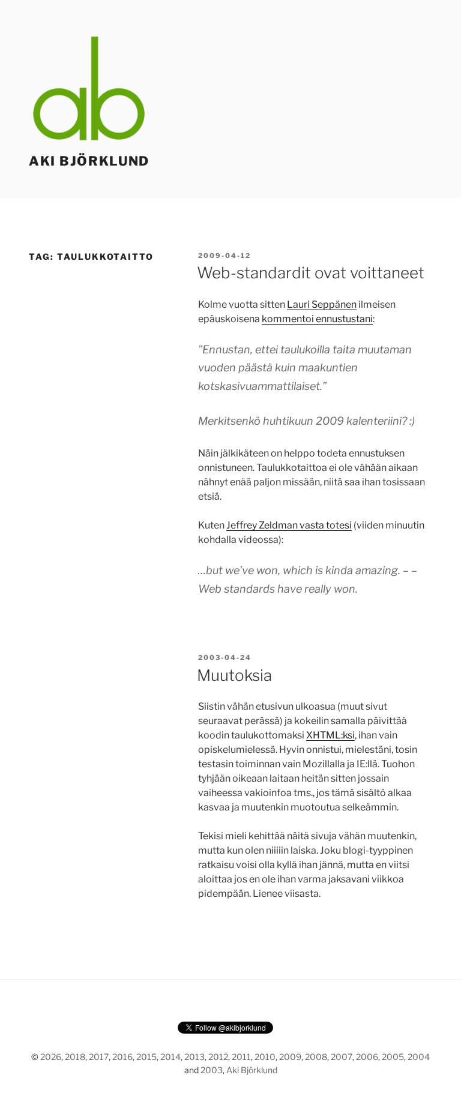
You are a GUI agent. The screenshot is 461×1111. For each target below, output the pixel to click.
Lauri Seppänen (322, 304)
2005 (393, 1057)
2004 (419, 1057)
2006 (367, 1057)
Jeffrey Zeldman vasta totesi (289, 525)
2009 (290, 1057)
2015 (146, 1057)
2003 (211, 1070)
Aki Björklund (89, 161)
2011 (241, 1057)
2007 (341, 1057)
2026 (50, 1057)
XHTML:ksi (330, 735)
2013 (194, 1057)
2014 (170, 1057)
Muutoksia (234, 675)
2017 (99, 1057)
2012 (218, 1057)
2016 (122, 1057)
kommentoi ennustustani (317, 319)
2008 (316, 1057)
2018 (75, 1057)
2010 (265, 1057)
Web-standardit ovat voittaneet (310, 272)
